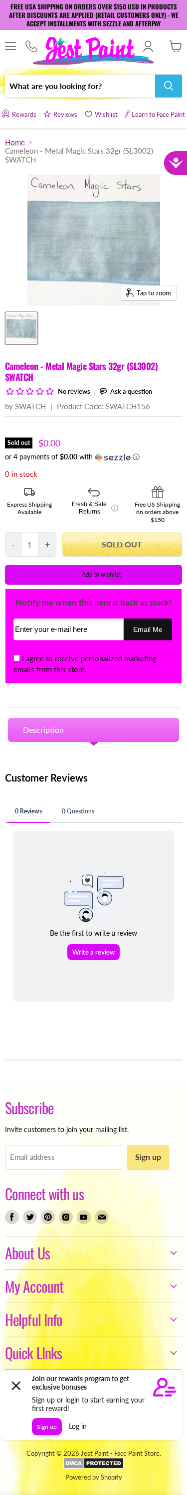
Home (15, 142)
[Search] (168, 86)
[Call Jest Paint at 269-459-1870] (31, 47)
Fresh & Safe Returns (95, 508)
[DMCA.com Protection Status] (93, 1467)
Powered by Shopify (93, 1477)
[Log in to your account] (148, 46)
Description (43, 729)
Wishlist (106, 114)
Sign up (148, 1156)
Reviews (65, 114)
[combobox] (80, 86)
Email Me (148, 629)
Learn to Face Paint (158, 114)
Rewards (24, 114)
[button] (93, 457)
